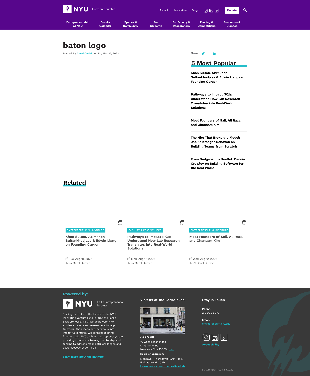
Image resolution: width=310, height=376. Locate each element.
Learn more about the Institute (83, 356)
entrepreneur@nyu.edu (216, 324)
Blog (195, 10)
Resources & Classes (232, 24)
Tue (71, 259)
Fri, (100, 53)
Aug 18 (79, 259)
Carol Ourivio (85, 53)
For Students (156, 24)
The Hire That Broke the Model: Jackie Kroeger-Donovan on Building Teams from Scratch (215, 142)
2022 (116, 53)
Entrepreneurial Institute (85, 230)
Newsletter (180, 10)
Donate (232, 10)
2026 (88, 259)
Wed (196, 259)
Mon (134, 259)
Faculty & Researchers (145, 230)
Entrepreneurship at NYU (77, 24)
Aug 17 (142, 259)
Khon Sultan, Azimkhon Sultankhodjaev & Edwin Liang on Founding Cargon (217, 77)
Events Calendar (105, 24)
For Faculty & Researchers (181, 24)
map (171, 349)
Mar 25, (108, 53)
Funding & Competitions (207, 24)
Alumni (164, 10)
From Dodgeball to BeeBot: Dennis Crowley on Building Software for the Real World (218, 164)
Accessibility (210, 344)
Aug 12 (204, 259)
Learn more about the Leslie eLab (162, 366)
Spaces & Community (130, 24)
